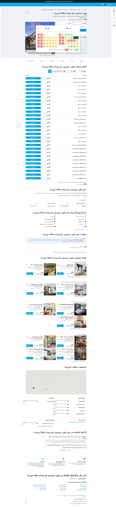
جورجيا (67, 9)
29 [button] (71, 46)
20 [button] (77, 43)
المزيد (85, 196)
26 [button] (60, 43)
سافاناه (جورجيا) (59, 9)
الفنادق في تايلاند (43, 489)
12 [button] (60, 37)
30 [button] (68, 46)
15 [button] (71, 40)
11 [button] (62, 37)
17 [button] (65, 40)
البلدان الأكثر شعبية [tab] (81, 478)
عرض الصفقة (60, 273)
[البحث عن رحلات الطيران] (114, 8)
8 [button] (71, 37)
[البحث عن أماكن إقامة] (114, 11)
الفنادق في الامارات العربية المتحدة (39, 486)
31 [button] (38, 46)
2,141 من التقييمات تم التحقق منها (76, 19)
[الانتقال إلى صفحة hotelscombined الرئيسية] (107, 4)
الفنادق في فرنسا (42, 488)
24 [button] (65, 43)
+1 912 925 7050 (83, 17)
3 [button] (38, 34)
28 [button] (74, 46)
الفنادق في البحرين (82, 488)
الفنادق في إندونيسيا (62, 486)
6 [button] (77, 37)
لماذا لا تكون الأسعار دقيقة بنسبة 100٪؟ (78, 503)
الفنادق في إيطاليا (63, 489)
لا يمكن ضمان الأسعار (60, 495)
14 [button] (74, 40)
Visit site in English (49, 1)
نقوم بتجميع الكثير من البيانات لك (79, 501)
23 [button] (68, 43)
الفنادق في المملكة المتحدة (81, 489)
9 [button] (68, 37)
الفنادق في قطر (63, 484)
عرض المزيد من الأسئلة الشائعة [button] (65, 450)
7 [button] (74, 37)
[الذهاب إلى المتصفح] (114, 18)
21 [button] (74, 43)
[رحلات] (114, 22)
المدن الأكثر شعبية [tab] (72, 478)
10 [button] (65, 37)
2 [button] (68, 34)
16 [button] (68, 40)
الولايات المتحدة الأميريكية (76, 9)
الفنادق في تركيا (83, 486)
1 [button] (71, 34)
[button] (1, 1)
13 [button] (77, 40)
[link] (76, 276)
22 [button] (71, 43)
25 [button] (62, 43)
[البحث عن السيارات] (114, 13)
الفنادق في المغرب (82, 484)
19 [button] (60, 40)
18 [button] (62, 40)
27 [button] (77, 46)
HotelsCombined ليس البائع (80, 499)
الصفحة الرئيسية (84, 9)
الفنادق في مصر (63, 488)
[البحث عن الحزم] (114, 16)
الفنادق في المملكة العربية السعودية (39, 484)
